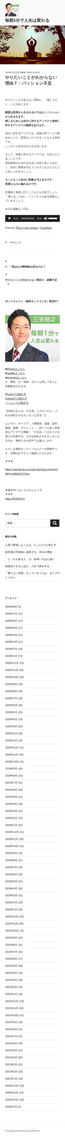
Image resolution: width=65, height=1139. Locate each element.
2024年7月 (11, 782)
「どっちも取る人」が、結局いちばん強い (30, 559)
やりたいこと (15, 242)
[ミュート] (45, 218)
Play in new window (27, 227)
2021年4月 (11, 1057)
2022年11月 (11, 923)
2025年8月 (11, 691)
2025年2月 (11, 733)
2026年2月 (11, 648)
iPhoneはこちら (16, 368)
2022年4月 (11, 972)
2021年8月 (11, 1029)
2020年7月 (11, 1106)
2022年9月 (11, 937)
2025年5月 (11, 712)
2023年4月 (11, 888)
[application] (32, 218)
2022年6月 (11, 958)
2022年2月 (11, 987)
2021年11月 (11, 1008)
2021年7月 (11, 1036)
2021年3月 (11, 1064)
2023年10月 (12, 846)
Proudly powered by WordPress (22, 1130)
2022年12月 (12, 916)
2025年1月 (11, 740)
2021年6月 (11, 1043)
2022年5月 (11, 965)
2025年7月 (11, 698)
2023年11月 (11, 839)
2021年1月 (11, 1078)
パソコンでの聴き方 (17, 402)
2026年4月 (11, 634)
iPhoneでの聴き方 (15, 394)
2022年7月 (11, 951)
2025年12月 (12, 662)
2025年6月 (11, 705)
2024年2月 (11, 818)
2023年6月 (11, 874)
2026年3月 (11, 641)
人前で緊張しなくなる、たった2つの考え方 (30, 544)
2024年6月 (11, 789)
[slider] (53, 218)
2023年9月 (11, 853)
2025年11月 (11, 670)
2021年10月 (12, 1015)
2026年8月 (11, 606)
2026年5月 (11, 627)
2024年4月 (11, 803)
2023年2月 (11, 902)
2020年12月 (12, 1085)
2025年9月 (11, 684)
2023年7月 (11, 867)
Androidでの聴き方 (16, 398)
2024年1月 (11, 825)
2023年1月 (11, 909)
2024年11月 (11, 754)
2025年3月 (11, 726)
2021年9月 (11, 1022)
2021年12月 (12, 1001)
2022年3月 (11, 979)
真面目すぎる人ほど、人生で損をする (27, 566)
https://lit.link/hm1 (15, 498)
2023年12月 (12, 831)
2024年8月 (11, 775)
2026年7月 (11, 613)
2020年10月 (12, 1099)
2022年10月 (12, 930)
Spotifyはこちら (16, 373)
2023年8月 (11, 860)
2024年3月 (11, 810)
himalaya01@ (33, 72)
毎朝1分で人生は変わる (27, 20)
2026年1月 (11, 655)
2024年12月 (12, 747)
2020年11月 (11, 1092)
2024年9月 (11, 768)
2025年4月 (11, 719)
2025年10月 (12, 677)
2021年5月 (11, 1050)
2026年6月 (11, 620)
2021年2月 (11, 1071)
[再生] (9, 218)
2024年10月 (12, 761)
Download (45, 227)
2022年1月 (11, 994)
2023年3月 (11, 895)
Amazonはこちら (17, 377)
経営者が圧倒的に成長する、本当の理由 (28, 552)
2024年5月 (11, 796)
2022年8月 (11, 944)
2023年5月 (11, 881)
